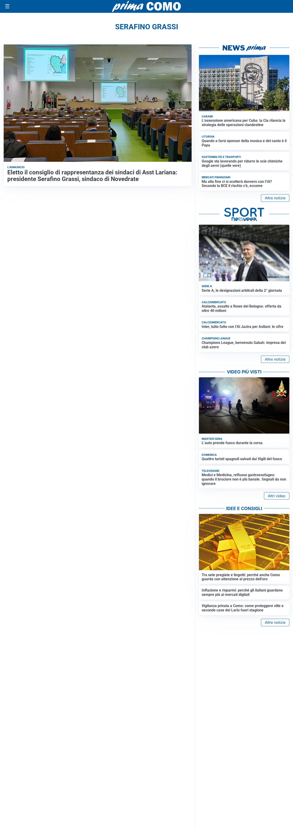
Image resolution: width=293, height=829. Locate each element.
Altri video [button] (276, 496)
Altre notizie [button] (275, 198)
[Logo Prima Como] (146, 6)
